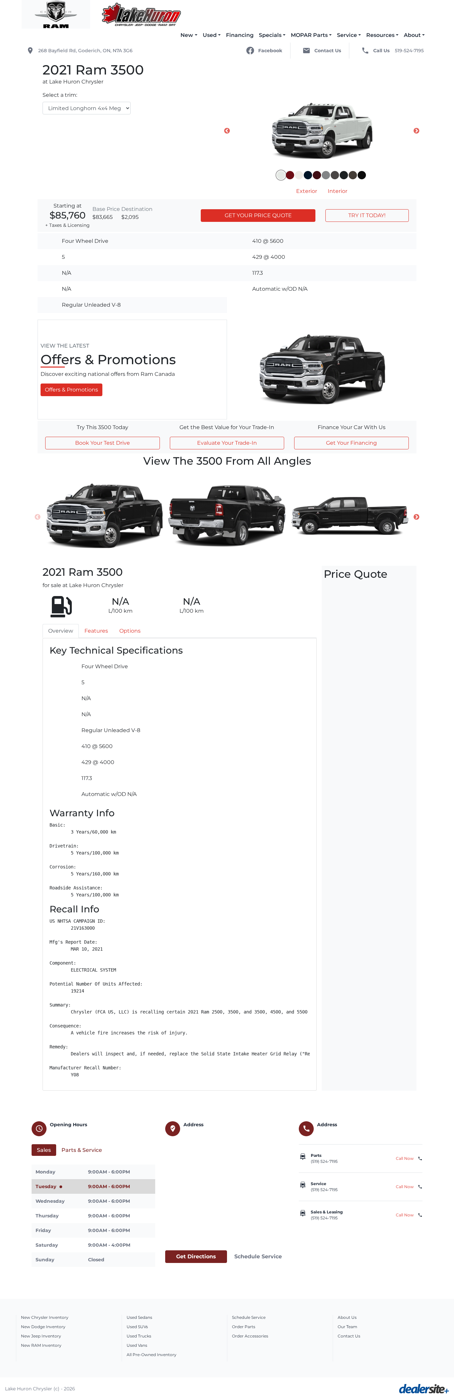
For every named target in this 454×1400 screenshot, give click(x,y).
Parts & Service (81, 1150)
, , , (85, 51)
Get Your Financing (351, 443)
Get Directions (196, 1256)
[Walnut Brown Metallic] (353, 175)
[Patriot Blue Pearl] (308, 175)
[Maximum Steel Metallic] (344, 175)
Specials (270, 35)
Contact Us (349, 1335)
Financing (240, 35)
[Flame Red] (290, 175)
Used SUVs (137, 1326)
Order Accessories (250, 1335)
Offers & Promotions (71, 390)
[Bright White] (281, 175)
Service (347, 35)
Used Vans (137, 1345)
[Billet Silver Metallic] (326, 175)
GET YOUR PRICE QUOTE (258, 215)
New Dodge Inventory (43, 1326)
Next (416, 131)
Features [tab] (96, 631)
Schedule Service (258, 1256)
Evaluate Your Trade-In (227, 443)
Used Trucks (139, 1335)
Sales (44, 1150)
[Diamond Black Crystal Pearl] (362, 175)
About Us (347, 1317)
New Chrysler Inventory (44, 1317)
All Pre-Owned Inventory (151, 1354)
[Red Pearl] (317, 175)
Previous (227, 131)
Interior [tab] (337, 191)
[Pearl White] (299, 175)
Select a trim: (60, 95)
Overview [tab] (60, 631)
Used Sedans (139, 1317)
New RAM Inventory (41, 1345)
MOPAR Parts (309, 35)
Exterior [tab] (306, 191)
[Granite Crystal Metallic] (335, 175)
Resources (380, 35)
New (186, 35)
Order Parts (243, 1326)
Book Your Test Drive (102, 443)
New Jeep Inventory (41, 1335)
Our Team (347, 1326)
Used (210, 35)
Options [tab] (130, 631)
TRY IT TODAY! (367, 215)
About (412, 35)
